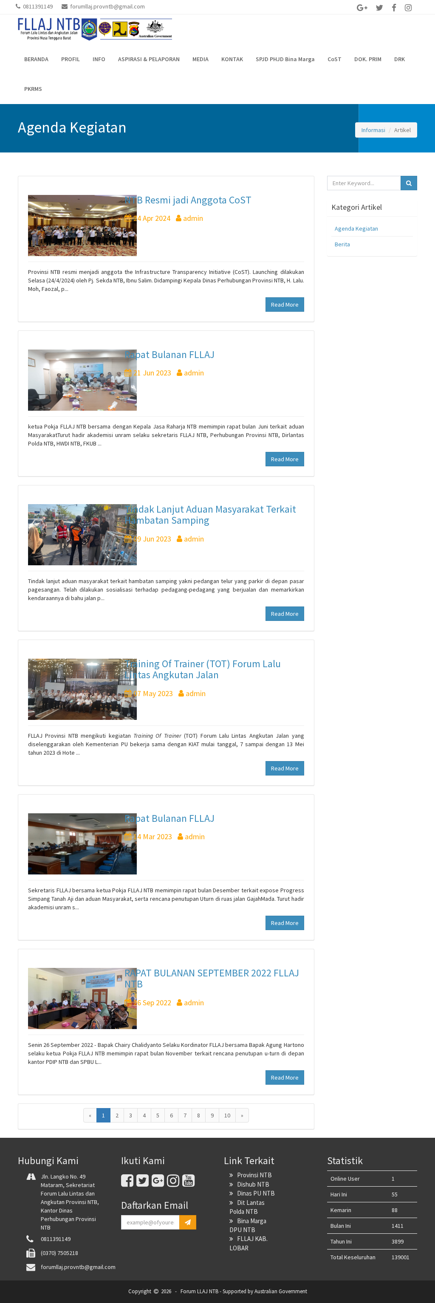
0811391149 (37, 6)
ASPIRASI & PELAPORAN (149, 59)
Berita (342, 244)
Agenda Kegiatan (356, 228)
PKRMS (33, 89)
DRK (399, 59)
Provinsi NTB (252, 1175)
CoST (335, 59)
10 (227, 1115)
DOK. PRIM (367, 59)
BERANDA (36, 59)
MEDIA (200, 59)
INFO (99, 59)
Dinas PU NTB (254, 1193)
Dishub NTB (251, 1184)
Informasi (373, 130)
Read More (285, 304)
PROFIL (70, 59)
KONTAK (232, 59)
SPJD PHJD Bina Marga (285, 59)
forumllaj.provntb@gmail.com (106, 6)
